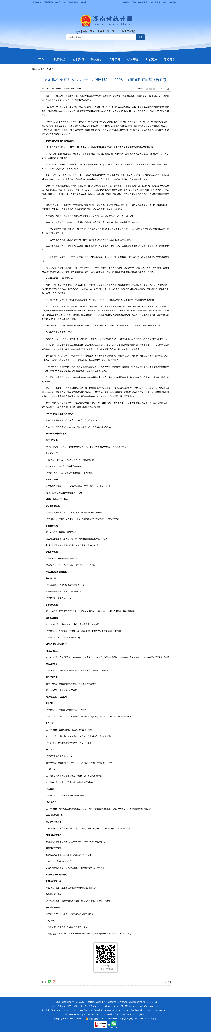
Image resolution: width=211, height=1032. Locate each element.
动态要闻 (78, 59)
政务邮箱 (141, 2)
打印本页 (162, 88)
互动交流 (151, 59)
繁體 (134, 2)
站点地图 (152, 1018)
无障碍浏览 (125, 2)
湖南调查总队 (73, 2)
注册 (164, 2)
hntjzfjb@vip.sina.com (148, 1006)
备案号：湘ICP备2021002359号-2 (68, 1018)
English (151, 2)
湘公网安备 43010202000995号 (103, 1018)
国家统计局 (48, 2)
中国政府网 (37, 2)
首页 (41, 59)
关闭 (169, 981)
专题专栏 (169, 59)
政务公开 (115, 59)
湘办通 (83, 2)
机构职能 (60, 59)
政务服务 (133, 59)
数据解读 (96, 59)
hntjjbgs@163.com (106, 1006)
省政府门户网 (60, 2)
